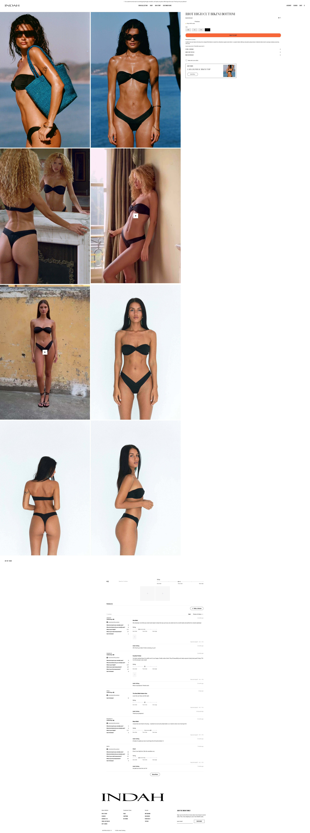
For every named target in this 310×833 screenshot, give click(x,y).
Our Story (104, 813)
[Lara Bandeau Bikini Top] (229, 71)
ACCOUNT (289, 6)
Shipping (125, 816)
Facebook (147, 816)
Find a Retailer (106, 821)
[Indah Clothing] (12, 5)
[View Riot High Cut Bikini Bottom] (136, 215)
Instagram (147, 813)
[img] (279, 18)
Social (146, 810)
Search (104, 816)
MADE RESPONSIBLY (190, 55)
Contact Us (105, 819)
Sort (189, 614)
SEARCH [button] (295, 6)
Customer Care (127, 810)
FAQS (124, 813)
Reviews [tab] (110, 604)
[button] (147, 593)
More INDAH (105, 810)
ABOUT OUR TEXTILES (190, 52)
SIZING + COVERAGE (190, 49)
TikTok (146, 821)
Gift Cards (104, 824)
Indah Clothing (122, 830)
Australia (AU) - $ (106, 830)
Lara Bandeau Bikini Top (198, 69)
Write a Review (198, 609)
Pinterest (147, 819)
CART (302, 6)
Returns (125, 819)
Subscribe (200, 822)
